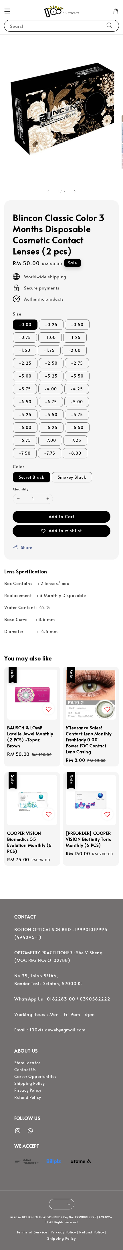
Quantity (20, 489)
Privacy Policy (27, 1090)
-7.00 (50, 440)
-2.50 (51, 363)
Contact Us (25, 1069)
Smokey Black (72, 477)
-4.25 (76, 389)
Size (17, 314)
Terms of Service (32, 1232)
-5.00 (76, 401)
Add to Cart (61, 516)
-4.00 (50, 389)
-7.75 (49, 453)
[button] (7, 11)
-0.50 (77, 324)
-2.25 (25, 363)
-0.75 (25, 337)
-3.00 (25, 376)
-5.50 (51, 414)
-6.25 (51, 427)
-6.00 (25, 427)
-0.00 (25, 324)
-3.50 (77, 376)
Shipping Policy (29, 1083)
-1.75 (49, 350)
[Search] (109, 25)
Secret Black (31, 477)
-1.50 (24, 350)
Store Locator (27, 1062)
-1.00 (50, 337)
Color (18, 466)
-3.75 (25, 389)
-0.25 (51, 324)
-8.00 (75, 453)
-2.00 (74, 350)
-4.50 (25, 401)
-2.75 (77, 363)
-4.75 (51, 401)
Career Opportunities (35, 1076)
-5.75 (77, 414)
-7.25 (75, 440)
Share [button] (26, 547)
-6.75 (25, 440)
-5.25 (25, 414)
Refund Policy (27, 1097)
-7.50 (25, 453)
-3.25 (51, 376)
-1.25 (75, 337)
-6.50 (77, 427)
